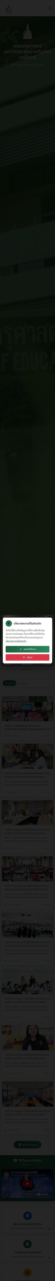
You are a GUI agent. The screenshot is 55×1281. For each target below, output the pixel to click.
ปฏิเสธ (29, 657)
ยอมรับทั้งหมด (29, 649)
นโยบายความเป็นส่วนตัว (16, 641)
